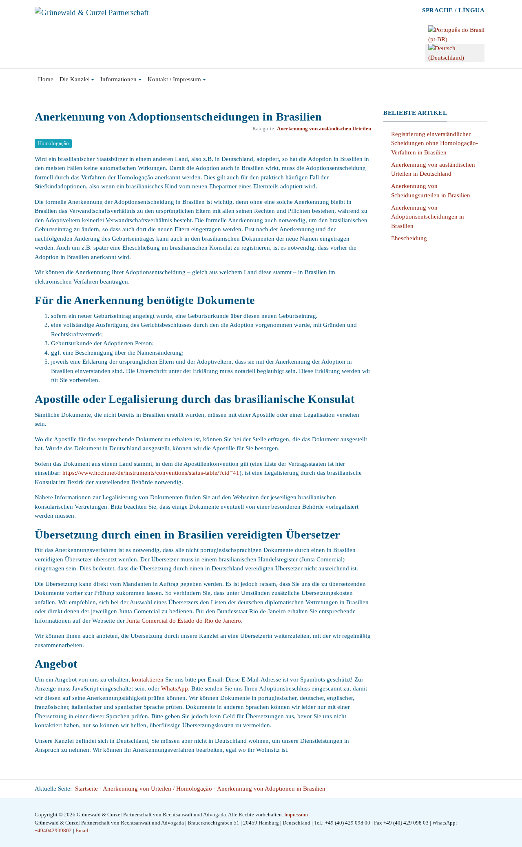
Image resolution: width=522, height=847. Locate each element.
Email (81, 830)
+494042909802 (54, 830)
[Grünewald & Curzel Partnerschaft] (91, 11)
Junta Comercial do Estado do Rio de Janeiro (183, 620)
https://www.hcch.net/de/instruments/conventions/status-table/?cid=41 (150, 472)
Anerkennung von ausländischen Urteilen (324, 128)
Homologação (53, 143)
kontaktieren (148, 679)
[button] (76, 79)
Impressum (296, 814)
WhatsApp (174, 688)
